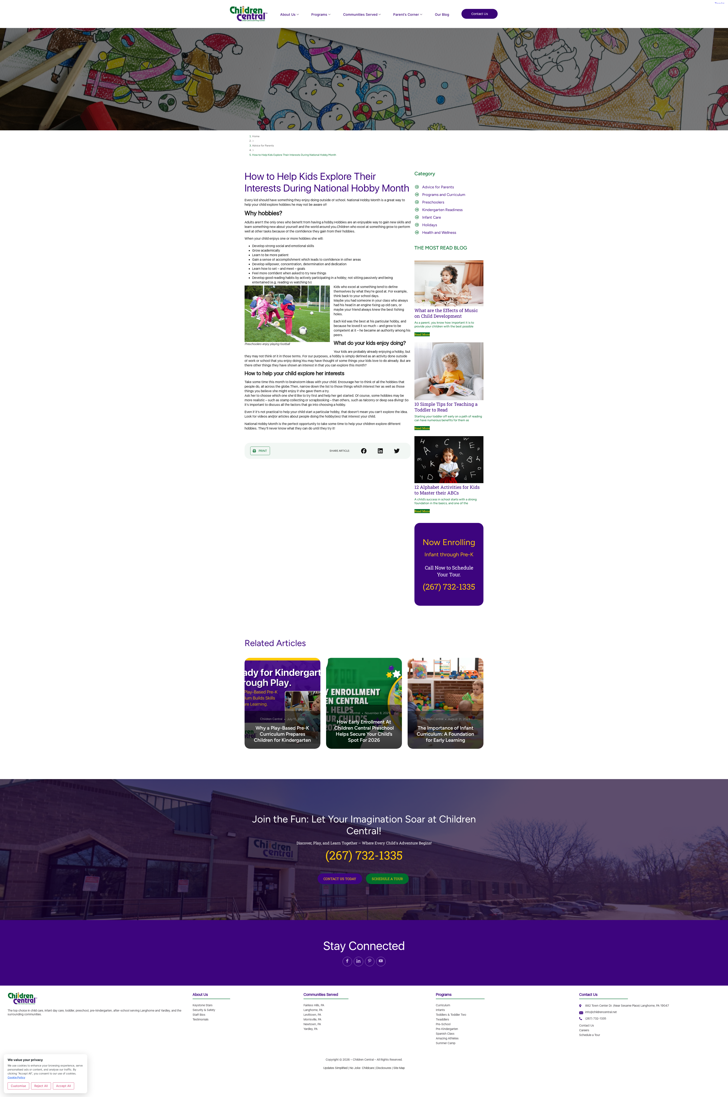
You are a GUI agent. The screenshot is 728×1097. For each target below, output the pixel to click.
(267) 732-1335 (449, 586)
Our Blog (442, 14)
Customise (18, 1086)
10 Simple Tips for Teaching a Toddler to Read (446, 407)
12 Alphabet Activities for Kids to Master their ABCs (447, 490)
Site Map (399, 1068)
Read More (422, 334)
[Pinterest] (369, 961)
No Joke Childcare (362, 1068)
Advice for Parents (263, 145)
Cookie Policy (16, 1077)
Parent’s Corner (406, 14)
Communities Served (360, 14)
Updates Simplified (335, 1068)
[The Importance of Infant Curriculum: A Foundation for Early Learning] (445, 703)
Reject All (41, 1086)
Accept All (63, 1086)
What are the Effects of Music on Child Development (446, 313)
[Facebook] (347, 961)
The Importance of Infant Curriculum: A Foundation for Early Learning (445, 734)
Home (256, 136)
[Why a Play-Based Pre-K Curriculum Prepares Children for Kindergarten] (282, 703)
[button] (260, 451)
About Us (288, 14)
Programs (319, 14)
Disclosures (383, 1068)
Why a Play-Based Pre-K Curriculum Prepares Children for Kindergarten (282, 734)
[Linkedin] (358, 961)
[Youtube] (381, 961)
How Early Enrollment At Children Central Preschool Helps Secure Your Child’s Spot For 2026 (364, 731)
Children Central (271, 719)
